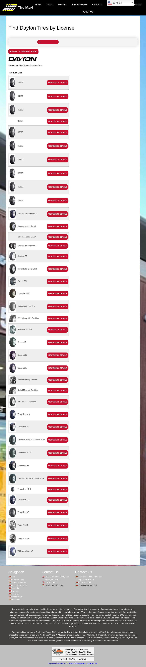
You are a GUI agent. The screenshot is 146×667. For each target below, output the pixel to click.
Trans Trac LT (23, 538)
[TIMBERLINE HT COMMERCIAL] (12, 478)
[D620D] (12, 159)
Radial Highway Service (27, 380)
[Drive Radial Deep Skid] (12, 269)
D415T (20, 96)
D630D (20, 173)
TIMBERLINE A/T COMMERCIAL (31, 440)
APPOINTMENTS (79, 5)
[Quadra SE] (12, 368)
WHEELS (62, 5)
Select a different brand (24, 52)
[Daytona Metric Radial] (12, 226)
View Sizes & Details (57, 83)
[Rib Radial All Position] (12, 402)
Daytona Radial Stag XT (27, 237)
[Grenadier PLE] (12, 293)
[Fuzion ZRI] (12, 281)
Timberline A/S (24, 414)
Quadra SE (22, 368)
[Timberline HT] (12, 465)
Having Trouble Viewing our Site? (73, 659)
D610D (20, 146)
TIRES (49, 5)
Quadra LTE (22, 355)
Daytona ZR (22, 256)
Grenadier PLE (24, 293)
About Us (15, 594)
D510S (20, 110)
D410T (20, 82)
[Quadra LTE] (12, 355)
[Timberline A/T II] (12, 453)
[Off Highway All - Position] (12, 318)
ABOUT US (88, 12)
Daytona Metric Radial (27, 226)
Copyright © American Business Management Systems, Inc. (73, 663)
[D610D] (12, 146)
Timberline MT (23, 512)
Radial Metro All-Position (28, 390)
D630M (20, 187)
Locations (15, 599)
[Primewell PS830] (12, 330)
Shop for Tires (17, 579)
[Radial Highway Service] (12, 380)
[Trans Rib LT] (12, 525)
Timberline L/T (23, 500)
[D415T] (12, 96)
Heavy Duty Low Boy (26, 306)
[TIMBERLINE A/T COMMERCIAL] (12, 440)
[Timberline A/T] (12, 427)
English (117, 2)
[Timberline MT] (12, 512)
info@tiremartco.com (54, 585)
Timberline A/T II (24, 453)
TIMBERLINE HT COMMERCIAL (31, 478)
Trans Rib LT (23, 525)
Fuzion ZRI (22, 281)
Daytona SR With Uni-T (27, 246)
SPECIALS (97, 5)
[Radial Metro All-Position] (12, 390)
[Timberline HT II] (12, 489)
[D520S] (12, 132)
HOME (38, 5)
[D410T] (12, 82)
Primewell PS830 (25, 330)
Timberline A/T (24, 427)
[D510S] (12, 110)
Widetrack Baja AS (25, 551)
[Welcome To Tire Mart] (17, 7)
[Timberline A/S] (12, 414)
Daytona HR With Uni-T (27, 214)
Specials (15, 588)
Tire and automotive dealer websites (79, 653)
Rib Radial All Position (27, 402)
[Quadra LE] (12, 342)
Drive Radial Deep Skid (27, 269)
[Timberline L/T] (12, 500)
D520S (20, 132)
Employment (16, 597)
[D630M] (12, 187)
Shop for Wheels (18, 582)
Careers (137, 5)
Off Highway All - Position (28, 318)
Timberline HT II (24, 489)
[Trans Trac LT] (12, 538)
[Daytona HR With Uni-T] (12, 214)
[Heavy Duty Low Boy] (12, 306)
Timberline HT (23, 466)
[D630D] (12, 173)
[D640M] (12, 200)
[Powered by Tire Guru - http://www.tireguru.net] (57, 651)
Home (14, 577)
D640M (20, 200)
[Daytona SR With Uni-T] (12, 246)
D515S (20, 121)
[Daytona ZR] (12, 256)
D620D (20, 159)
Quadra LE (22, 342)
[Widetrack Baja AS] (12, 551)
